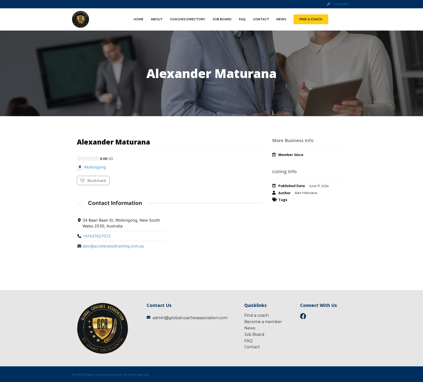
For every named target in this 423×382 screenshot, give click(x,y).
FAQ (242, 19)
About (157, 19)
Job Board (222, 19)
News (281, 19)
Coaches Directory (187, 19)
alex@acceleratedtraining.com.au (113, 246)
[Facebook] (303, 316)
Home (138, 19)
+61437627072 (96, 236)
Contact (261, 19)
